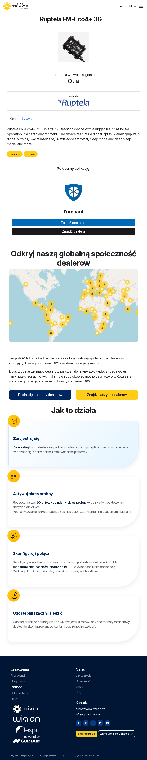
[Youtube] (107, 722)
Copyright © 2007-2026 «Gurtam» (85, 755)
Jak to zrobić (83, 675)
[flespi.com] (26, 729)
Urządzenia (18, 681)
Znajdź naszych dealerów (107, 395)
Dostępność (64, 755)
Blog (78, 692)
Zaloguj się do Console (114, 733)
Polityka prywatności (29, 755)
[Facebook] (78, 722)
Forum (14, 698)
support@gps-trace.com (90, 708)
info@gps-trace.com (88, 714)
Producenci (18, 675)
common (15, 154)
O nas (79, 686)
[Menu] (141, 6)
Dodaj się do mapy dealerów (40, 395)
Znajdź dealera (73, 231)
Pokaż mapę (73, 305)
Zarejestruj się (87, 733)
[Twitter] (85, 722)
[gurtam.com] (26, 718)
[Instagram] (100, 722)
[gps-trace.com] (15, 6)
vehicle (30, 154)
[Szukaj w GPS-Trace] (121, 6)
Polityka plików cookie (48, 755)
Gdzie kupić (83, 681)
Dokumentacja (19, 693)
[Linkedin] (93, 722)
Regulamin (14, 755)
